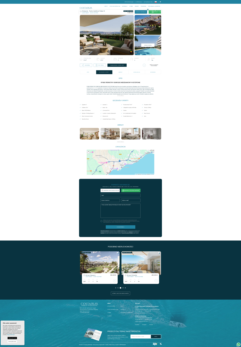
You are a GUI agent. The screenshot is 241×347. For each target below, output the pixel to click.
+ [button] (88, 151)
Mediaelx (124, 344)
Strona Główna (111, 306)
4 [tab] (123, 288)
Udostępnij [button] (87, 65)
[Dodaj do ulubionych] (118, 253)
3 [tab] (120, 287)
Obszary (137, 6)
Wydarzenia (143, 6)
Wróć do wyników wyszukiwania (154, 65)
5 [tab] (125, 287)
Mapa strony (112, 344)
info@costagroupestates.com (141, 313)
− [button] (88, 153)
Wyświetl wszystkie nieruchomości (120, 293)
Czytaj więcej (120, 95)
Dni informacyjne (130, 2)
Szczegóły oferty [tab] (104, 72)
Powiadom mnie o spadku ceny (117, 65)
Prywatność (101, 344)
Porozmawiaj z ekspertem (154, 6)
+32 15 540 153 (148, 311)
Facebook (137, 324)
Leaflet (136, 174)
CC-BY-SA (152, 174)
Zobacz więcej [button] (120, 141)
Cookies (107, 344)
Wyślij (155, 336)
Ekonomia (153, 72)
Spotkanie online (149, 2)
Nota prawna (96, 344)
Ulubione (109, 315)
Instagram (144, 324)
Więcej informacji (10, 334)
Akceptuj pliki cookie (12, 338)
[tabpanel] (100, 268)
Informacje (124, 6)
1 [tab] (115, 287)
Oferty (106, 6)
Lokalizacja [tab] (136, 72)
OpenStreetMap (144, 174)
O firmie (131, 6)
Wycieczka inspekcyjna (115, 6)
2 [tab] (117, 287)
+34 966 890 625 (138, 311)
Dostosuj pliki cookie (12, 341)
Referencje (139, 2)
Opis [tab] (88, 72)
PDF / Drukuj (101, 65)
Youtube (151, 324)
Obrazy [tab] (120, 72)
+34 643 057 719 (148, 319)
